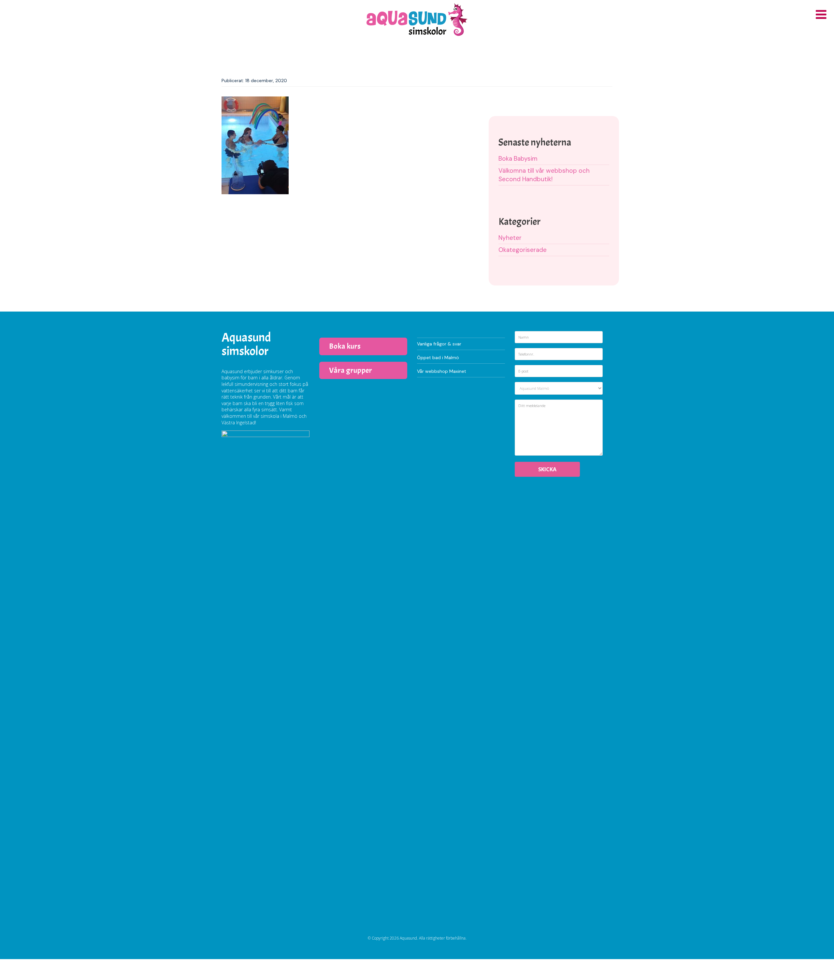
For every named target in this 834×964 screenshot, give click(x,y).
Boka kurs (345, 346)
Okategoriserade (522, 250)
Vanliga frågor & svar (439, 344)
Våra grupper (350, 370)
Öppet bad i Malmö (438, 357)
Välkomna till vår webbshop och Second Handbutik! (544, 175)
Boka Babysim (518, 158)
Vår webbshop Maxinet (441, 371)
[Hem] (417, 19)
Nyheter (510, 238)
